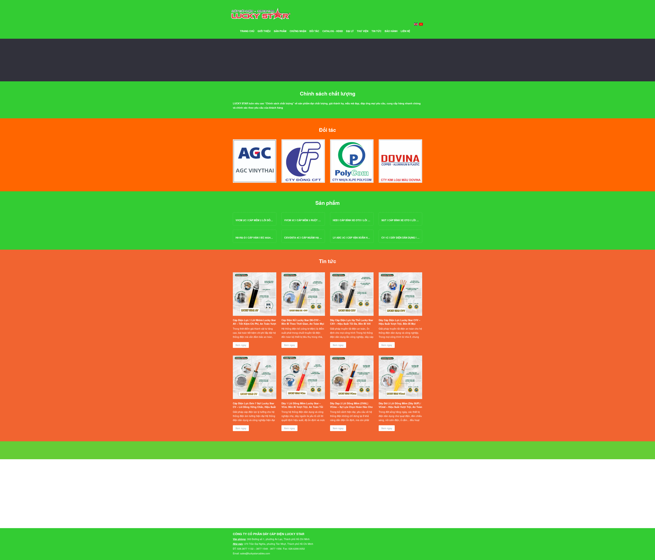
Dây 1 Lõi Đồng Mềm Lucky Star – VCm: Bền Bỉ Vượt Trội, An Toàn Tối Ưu (302, 407)
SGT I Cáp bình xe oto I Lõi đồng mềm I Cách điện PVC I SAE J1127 (400, 220)
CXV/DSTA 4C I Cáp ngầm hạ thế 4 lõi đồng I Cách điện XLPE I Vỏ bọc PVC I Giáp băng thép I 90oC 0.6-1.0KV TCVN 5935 (303, 237)
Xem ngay (240, 345)
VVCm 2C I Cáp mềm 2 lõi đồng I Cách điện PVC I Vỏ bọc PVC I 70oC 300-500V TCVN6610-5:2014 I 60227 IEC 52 (255, 220)
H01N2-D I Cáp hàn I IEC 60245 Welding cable (255, 237)
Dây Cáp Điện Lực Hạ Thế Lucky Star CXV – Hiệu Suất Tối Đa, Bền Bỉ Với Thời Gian (351, 323)
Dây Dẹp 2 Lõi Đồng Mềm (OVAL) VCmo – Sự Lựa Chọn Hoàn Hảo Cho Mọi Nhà (351, 407)
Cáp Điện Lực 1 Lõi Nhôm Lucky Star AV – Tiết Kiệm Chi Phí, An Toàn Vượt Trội (254, 323)
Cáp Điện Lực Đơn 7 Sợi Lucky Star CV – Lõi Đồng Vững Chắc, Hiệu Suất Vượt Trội (254, 407)
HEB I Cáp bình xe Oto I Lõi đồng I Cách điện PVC (352, 220)
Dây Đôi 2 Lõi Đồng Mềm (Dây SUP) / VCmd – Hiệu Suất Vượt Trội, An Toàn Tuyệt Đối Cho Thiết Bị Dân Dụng (400, 407)
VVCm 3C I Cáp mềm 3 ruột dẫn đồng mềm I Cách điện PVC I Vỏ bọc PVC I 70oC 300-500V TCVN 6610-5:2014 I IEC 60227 (303, 220)
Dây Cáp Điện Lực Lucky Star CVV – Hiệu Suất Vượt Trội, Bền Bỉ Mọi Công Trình (399, 323)
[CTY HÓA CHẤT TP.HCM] (254, 161)
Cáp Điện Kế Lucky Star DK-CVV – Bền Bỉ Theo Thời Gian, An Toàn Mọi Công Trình (302, 323)
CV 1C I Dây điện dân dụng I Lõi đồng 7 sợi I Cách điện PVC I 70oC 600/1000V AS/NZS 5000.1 (400, 237)
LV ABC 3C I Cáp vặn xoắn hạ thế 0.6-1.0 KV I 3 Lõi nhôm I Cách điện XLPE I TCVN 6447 (352, 237)
